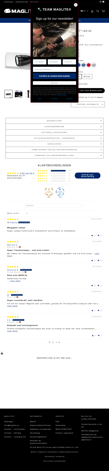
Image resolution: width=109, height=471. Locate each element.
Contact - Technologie (14, 429)
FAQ (57, 421)
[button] (84, 11)
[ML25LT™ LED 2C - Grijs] (16, 396)
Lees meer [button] (15, 281)
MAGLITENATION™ (64, 429)
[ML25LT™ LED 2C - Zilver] (22, 396)
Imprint (39, 98)
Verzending (35, 433)
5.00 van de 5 (27, 173)
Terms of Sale (69, 98)
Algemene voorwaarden (40, 429)
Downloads (61, 425)
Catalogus (9, 2)
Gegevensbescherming (40, 425)
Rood (89, 65)
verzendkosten (96, 45)
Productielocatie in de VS (91, 425)
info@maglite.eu (11, 425)
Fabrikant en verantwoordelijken (54, 155)
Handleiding (54, 144)
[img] (13, 219)
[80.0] (49, 192)
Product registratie (64, 433)
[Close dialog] (76, 5)
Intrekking (60, 456)
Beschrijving (54, 121)
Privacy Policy (54, 98)
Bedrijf (33, 421)
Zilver (94, 65)
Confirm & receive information (54, 76)
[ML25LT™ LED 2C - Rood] (19, 396)
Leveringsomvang (55, 126)
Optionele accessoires (55, 132)
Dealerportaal (22, 2)
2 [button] (53, 342)
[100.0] (60, 192)
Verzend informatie (88, 104)
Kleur (77, 60)
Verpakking (77, 72)
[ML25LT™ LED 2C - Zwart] (10, 396)
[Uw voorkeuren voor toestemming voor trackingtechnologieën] (2, 353)
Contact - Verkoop (12, 433)
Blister (87, 76)
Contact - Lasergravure (15, 437)
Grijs (83, 65)
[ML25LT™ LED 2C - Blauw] (13, 396)
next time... (54, 83)
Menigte (75, 50)
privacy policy (62, 94)
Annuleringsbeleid (38, 437)
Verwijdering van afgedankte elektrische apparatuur (92, 437)
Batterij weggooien (90, 431)
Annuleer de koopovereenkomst (38, 442)
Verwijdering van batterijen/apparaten (54, 150)
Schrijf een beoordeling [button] (87, 175)
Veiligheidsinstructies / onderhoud (54, 138)
